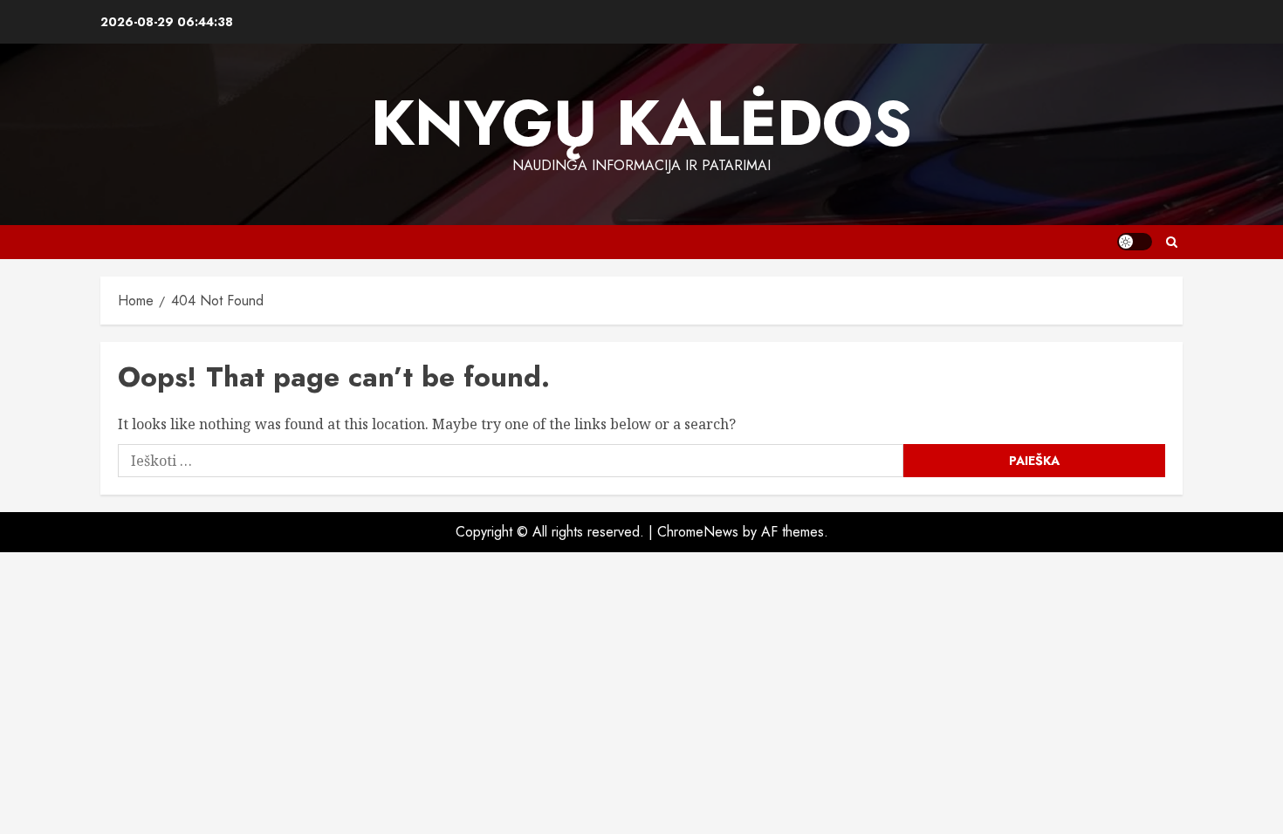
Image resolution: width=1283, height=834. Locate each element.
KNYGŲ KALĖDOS (641, 123)
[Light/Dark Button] (1134, 241)
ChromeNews (697, 532)
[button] (1172, 242)
